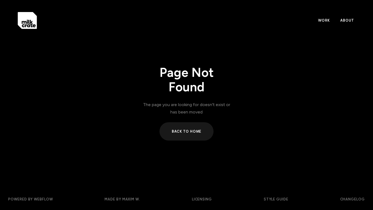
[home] (157, 20)
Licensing (202, 199)
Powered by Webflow (30, 199)
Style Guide (276, 199)
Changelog (352, 199)
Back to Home (187, 131)
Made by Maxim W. (122, 199)
